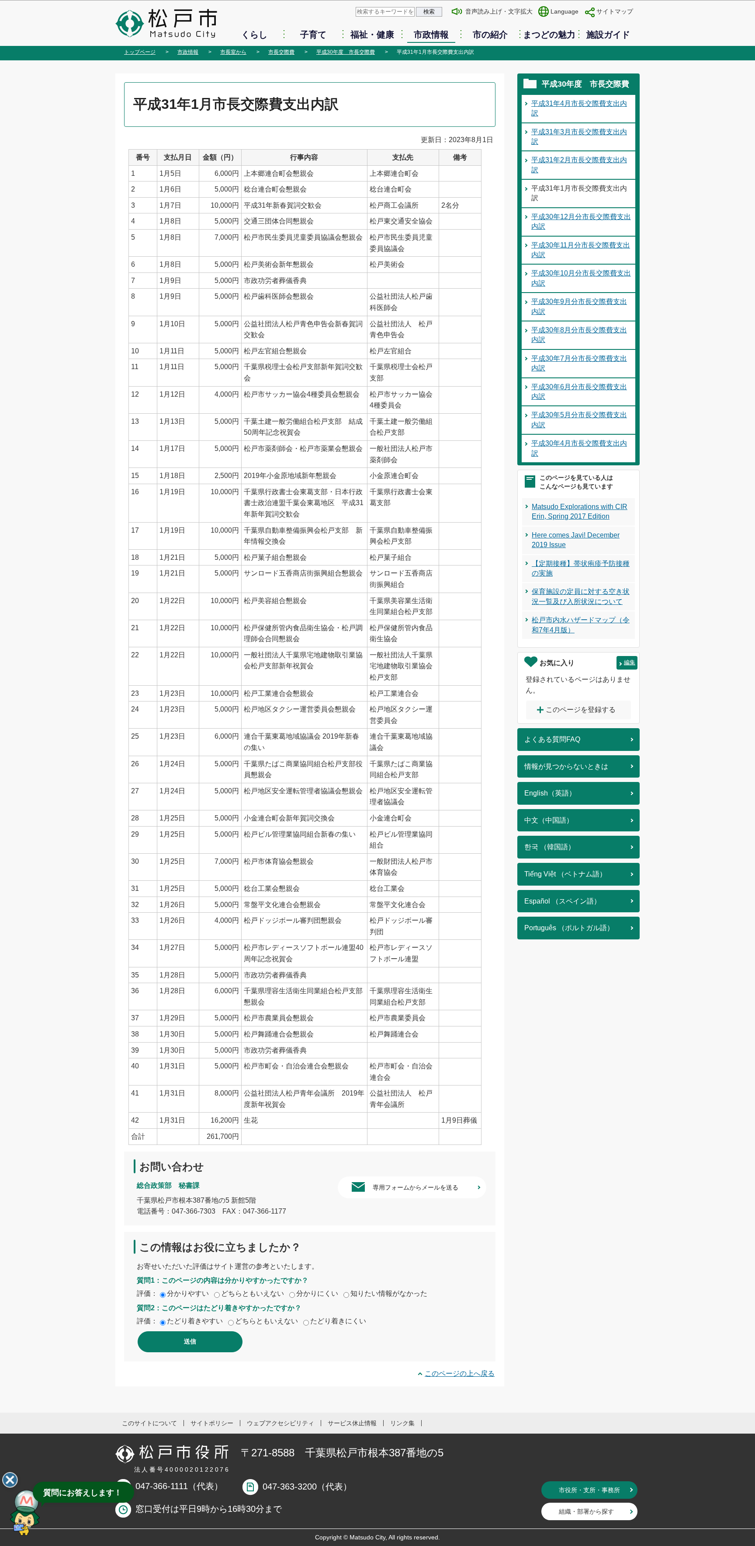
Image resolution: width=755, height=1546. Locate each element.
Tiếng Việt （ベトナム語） (565, 874)
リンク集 (402, 1423)
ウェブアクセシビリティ (280, 1423)
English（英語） (550, 793)
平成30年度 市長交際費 (345, 52)
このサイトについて (149, 1423)
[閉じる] (10, 1480)
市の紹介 (490, 34)
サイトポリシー (211, 1423)
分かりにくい (317, 1293)
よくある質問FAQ (552, 739)
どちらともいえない (252, 1293)
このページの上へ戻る (460, 1373)
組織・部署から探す (586, 1511)
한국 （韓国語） (549, 847)
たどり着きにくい (338, 1321)
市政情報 (431, 34)
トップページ (140, 52)
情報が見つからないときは (566, 766)
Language (564, 11)
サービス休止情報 (352, 1423)
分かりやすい (188, 1293)
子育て (313, 34)
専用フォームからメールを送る (415, 1187)
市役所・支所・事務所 (589, 1490)
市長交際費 (281, 52)
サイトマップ (614, 11)
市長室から (233, 52)
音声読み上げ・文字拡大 (499, 11)
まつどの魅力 (549, 34)
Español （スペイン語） (562, 901)
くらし (254, 34)
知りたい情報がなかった (388, 1293)
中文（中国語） (548, 820)
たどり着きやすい (195, 1321)
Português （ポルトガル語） (569, 928)
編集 (629, 662)
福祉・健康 (372, 34)
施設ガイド (608, 34)
